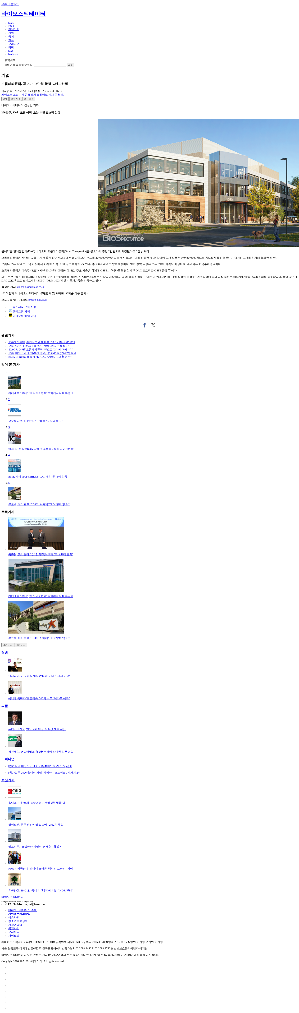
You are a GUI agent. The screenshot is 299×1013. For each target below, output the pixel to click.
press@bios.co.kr (37, 299)
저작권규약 (15, 924)
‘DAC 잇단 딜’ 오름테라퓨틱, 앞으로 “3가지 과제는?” (40, 349)
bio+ (10, 50)
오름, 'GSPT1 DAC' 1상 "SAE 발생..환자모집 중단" (39, 345)
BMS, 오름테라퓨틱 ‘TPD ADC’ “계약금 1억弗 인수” (40, 356)
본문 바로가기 (10, 4)
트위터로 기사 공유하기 (153, 325)
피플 (11, 40)
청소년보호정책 (18, 921)
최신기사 (8, 780)
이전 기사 (7, 645)
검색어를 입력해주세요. (18, 64)
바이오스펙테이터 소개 (22, 910)
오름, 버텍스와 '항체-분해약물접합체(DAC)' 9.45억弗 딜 (42, 353)
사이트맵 (13, 935)
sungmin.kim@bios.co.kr (30, 286)
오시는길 (13, 932)
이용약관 (13, 917)
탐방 (11, 47)
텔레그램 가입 (21, 311)
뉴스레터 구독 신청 (24, 307)
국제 (11, 36)
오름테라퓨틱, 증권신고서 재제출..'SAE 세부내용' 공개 (41, 342)
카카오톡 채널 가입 (24, 315)
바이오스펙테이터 (23, 14)
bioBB (12, 22)
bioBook (13, 54)
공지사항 (13, 928)
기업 (11, 32)
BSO (11, 26)
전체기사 (13, 29)
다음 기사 (21, 645)
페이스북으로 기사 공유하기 (144, 325)
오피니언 (13, 43)
